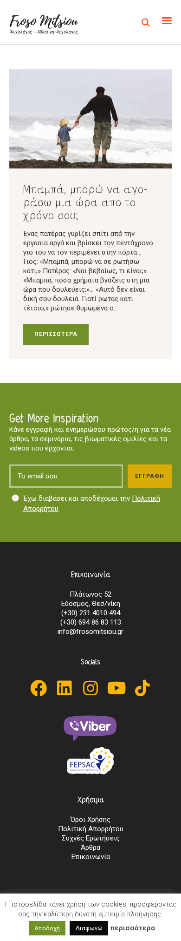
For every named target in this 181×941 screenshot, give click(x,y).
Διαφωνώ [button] (89, 928)
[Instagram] (90, 688)
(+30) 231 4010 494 (90, 613)
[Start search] (146, 23)
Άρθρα (90, 847)
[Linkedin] (64, 688)
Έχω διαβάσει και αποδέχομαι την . (91, 503)
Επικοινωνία (90, 857)
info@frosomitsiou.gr (90, 631)
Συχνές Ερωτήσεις (91, 838)
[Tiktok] (142, 688)
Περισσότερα (56, 334)
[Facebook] (38, 688)
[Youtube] (116, 688)
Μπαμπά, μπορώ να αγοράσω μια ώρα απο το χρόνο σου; (85, 202)
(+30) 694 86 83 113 (90, 622)
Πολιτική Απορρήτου (90, 829)
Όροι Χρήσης (90, 819)
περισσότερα (132, 928)
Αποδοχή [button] (47, 928)
